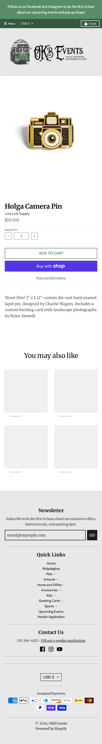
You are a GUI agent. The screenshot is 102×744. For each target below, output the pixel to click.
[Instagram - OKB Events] (51, 649)
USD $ (25, 23)
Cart (92, 23)
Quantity (11, 230)
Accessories (49, 590)
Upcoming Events (51, 611)
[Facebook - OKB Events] (42, 649)
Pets (49, 574)
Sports (49, 606)
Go (92, 535)
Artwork (49, 579)
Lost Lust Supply (17, 213)
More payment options (51, 278)
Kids (49, 595)
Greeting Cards (49, 601)
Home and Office (49, 585)
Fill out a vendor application (63, 640)
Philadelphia (51, 569)
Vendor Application (51, 617)
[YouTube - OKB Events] (59, 649)
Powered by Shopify (51, 728)
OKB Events (58, 723)
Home (51, 563)
